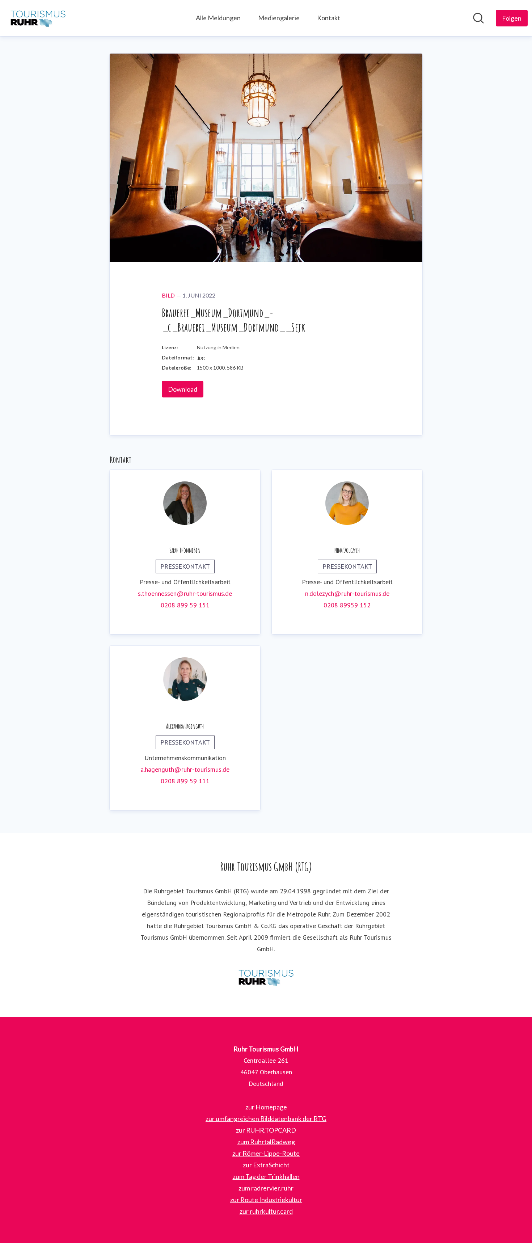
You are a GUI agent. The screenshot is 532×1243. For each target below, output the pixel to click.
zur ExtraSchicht (266, 1165)
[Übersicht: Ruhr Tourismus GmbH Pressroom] (38, 18)
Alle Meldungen (218, 18)
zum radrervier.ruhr (266, 1188)
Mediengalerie (279, 18)
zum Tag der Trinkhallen (266, 1176)
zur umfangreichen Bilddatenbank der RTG (266, 1118)
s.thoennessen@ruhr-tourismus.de (185, 593)
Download (182, 389)
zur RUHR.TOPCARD (266, 1130)
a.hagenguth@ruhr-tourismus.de (184, 769)
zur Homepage (266, 1107)
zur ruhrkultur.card (266, 1211)
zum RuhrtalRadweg (266, 1142)
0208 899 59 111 (185, 781)
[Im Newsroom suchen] (478, 18)
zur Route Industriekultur (266, 1200)
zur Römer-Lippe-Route (266, 1153)
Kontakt (328, 18)
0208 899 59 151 (185, 605)
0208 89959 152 (347, 605)
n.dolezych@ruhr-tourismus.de (347, 593)
